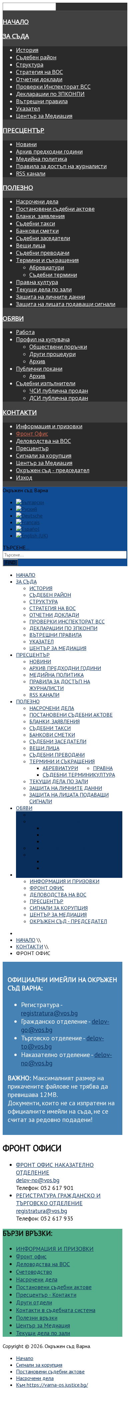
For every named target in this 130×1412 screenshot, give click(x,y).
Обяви (13, 318)
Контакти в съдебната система (55, 1310)
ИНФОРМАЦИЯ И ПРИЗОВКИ (55, 1248)
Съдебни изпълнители (45, 383)
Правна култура (37, 282)
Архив (37, 361)
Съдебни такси (35, 223)
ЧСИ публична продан (58, 390)
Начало (16, 21)
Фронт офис (31, 1256)
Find (10, 562)
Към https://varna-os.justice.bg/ (52, 1384)
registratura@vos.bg (49, 1013)
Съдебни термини (53, 274)
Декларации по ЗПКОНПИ (50, 94)
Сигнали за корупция (43, 455)
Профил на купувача (43, 339)
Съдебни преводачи (42, 252)
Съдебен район (36, 57)
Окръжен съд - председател (52, 470)
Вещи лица (30, 245)
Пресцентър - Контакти (46, 1294)
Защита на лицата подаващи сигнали (65, 304)
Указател (28, 108)
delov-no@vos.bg (37, 1180)
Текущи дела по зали (44, 289)
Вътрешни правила (42, 101)
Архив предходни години (49, 151)
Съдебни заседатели (43, 238)
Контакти (20, 412)
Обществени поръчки (58, 346)
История (27, 50)
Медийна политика (41, 159)
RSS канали (30, 173)
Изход (24, 477)
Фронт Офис (32, 433)
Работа (25, 332)
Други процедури (52, 354)
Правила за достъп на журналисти (61, 166)
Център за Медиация (44, 116)
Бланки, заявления (40, 216)
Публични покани (39, 368)
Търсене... (16, 547)
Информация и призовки (49, 426)
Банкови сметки (37, 230)
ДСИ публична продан (58, 398)
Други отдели (34, 1302)
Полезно (18, 187)
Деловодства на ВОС (43, 441)
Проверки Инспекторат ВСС (53, 86)
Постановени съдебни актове (55, 208)
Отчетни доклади (39, 79)
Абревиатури (46, 267)
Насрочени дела (37, 201)
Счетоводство (34, 1271)
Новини (26, 144)
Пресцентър (23, 130)
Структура (29, 64)
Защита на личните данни (50, 296)
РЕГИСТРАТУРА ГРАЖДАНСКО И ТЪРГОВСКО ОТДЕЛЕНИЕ (58, 1199)
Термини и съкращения (47, 260)
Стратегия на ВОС (39, 72)
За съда (16, 36)
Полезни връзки (36, 1317)
